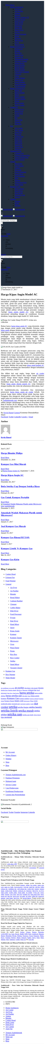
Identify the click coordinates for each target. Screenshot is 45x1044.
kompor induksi (24, 698)
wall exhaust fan (22, 889)
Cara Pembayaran (12, 788)
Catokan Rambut (16, 601)
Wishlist (8, 759)
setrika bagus (23, 707)
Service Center (11, 785)
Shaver (17, 197)
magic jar (6, 887)
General (17, 413)
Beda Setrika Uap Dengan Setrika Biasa (20, 486)
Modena (19, 936)
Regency (13, 937)
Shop (7, 762)
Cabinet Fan (19, 153)
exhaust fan (32, 690)
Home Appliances (16, 7)
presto (32, 704)
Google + (24, 417)
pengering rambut (25, 704)
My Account (10, 752)
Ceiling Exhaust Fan (22, 155)
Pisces (2, 937)
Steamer (18, 122)
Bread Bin (18, 164)
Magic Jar (18, 91)
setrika (13, 707)
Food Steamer (20, 82)
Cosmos (28, 932)
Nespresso (25, 936)
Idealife (22, 934)
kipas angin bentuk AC (35, 365)
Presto (17, 101)
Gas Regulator (20, 86)
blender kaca (4, 690)
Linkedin (31, 812)
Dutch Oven (19, 109)
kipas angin (5, 330)
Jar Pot (17, 32)
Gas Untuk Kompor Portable (15, 497)
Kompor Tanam (16, 638)
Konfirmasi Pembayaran (14, 791)
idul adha (24, 696)
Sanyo (34, 937)
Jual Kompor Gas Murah (13, 526)
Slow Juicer (19, 55)
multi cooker (4, 892)
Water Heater (19, 63)
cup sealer (22, 896)
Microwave (19, 40)
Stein (7, 939)
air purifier (19, 688)
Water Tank (19, 185)
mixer (42, 894)
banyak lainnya (27, 898)
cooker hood (8, 891)
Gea (9, 934)
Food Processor (20, 84)
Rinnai (18, 937)
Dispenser (18, 26)
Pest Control (19, 45)
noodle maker (13, 892)
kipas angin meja (35, 894)
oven (36, 701)
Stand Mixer (14, 664)
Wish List (9, 1037)
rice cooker (33, 885)
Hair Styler (19, 193)
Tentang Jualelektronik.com (16, 775)
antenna (3, 898)
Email (31, 417)
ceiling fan (35, 896)
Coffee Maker (20, 78)
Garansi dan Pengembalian (15, 795)
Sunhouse (12, 939)
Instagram (24, 812)
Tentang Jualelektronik (14, 1033)
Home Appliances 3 (17, 88)
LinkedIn (17, 417)
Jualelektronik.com (10, 400)
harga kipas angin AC (19, 326)
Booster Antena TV (22, 17)
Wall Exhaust (19, 160)
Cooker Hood (20, 20)
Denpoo (34, 932)
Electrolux (41, 932)
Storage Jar (19, 57)
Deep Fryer (19, 80)
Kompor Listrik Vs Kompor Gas (16, 548)
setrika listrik (9, 710)
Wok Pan (18, 124)
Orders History (11, 755)
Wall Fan (18, 149)
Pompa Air (19, 49)
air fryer (41, 891)
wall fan (37, 887)
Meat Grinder (20, 93)
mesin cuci (4, 896)
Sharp (42, 937)
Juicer (12, 628)
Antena (17, 13)
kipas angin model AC (18, 312)
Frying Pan (19, 114)
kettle (11, 887)
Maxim (3, 936)
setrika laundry (35, 707)
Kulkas (17, 51)
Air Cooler (19, 128)
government (32, 868)
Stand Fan (18, 145)
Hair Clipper (19, 189)
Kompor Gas (10, 671)
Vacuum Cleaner (21, 61)
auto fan (10, 896)
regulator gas (26, 894)
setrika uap (14, 714)
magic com (19, 701)
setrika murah (26, 710)
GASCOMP (4, 934)
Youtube (17, 812)
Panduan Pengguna (13, 778)
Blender (18, 15)
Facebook (4, 417)
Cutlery (17, 168)
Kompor (18, 38)
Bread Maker (19, 68)
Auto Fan (18, 132)
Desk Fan (18, 139)
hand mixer (16, 693)
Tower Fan (19, 147)
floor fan (19, 894)
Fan (11, 126)
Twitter (11, 417)
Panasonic (36, 936)
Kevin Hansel (9, 413)
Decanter (18, 170)
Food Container (20, 172)
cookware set (21, 891)
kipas (29, 696)
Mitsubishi (9, 936)
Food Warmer (20, 176)
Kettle (17, 36)
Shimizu (3, 939)
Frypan (12, 618)
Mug (16, 178)
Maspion (41, 934)
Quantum (7, 937)
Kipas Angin (14, 631)
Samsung (23, 937)
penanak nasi (16, 704)
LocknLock (35, 934)
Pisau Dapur (14, 648)
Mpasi (31, 701)
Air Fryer (18, 9)
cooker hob (30, 889)
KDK (17, 203)
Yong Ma (31, 939)
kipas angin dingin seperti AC (19, 384)
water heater (9, 898)
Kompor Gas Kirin (10, 559)
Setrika (12, 661)
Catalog (13, 199)
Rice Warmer (10, 674)
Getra (12, 934)
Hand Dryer (19, 30)
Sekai (38, 937)
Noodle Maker (20, 99)
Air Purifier (19, 11)
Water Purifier (20, 66)
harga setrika (27, 692)
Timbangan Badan (21, 59)
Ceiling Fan (19, 137)
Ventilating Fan (15, 151)
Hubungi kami (11, 781)
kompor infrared (34, 698)
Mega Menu (10, 5)
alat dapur (27, 688)
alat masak (34, 688)
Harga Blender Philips (11, 453)
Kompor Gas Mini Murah (13, 464)
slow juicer (37, 715)
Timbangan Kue (21, 182)
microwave (27, 701)
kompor (4, 698)
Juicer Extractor (20, 34)
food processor (18, 887)
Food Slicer (19, 174)
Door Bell (18, 28)
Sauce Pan (18, 120)
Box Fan (18, 134)
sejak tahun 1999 (12, 864)
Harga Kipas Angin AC (12, 475)
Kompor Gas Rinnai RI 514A (15, 537)
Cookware (14, 107)
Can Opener (19, 166)
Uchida (18, 939)
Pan (16, 118)
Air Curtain (19, 130)
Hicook (17, 934)
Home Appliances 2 (17, 47)
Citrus (17, 76)
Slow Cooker (19, 105)
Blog (7, 765)
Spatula (17, 180)
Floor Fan (18, 141)
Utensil (12, 162)
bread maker (21, 892)
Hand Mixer (14, 624)
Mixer (17, 95)
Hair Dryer (19, 191)
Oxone (31, 936)
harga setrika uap (14, 695)
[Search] (2, 223)
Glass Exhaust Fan (21, 157)
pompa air (41, 896)
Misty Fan (18, 143)
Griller (17, 116)
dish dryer (19, 690)
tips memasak (6, 717)
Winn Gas (23, 939)
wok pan (25, 887)
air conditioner (5, 688)
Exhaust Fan (10, 577)
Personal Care (15, 187)
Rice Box (18, 53)
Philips (42, 936)
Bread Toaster (20, 70)
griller (2, 894)
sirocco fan (16, 896)
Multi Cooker (20, 97)
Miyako (17, 205)
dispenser (29, 891)
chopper (7, 894)
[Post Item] (10, 471)
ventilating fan (12, 889)
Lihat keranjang (5, 235)
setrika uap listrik (28, 715)
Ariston (17, 201)
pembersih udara (6, 704)
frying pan (36, 892)
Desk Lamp (19, 22)
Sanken (29, 937)
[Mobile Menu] (2, 214)
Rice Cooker (19, 103)
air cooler (40, 373)
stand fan (31, 887)
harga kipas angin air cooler (21, 392)
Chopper (18, 74)
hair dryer (10, 693)
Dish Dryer (19, 24)
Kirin (29, 934)
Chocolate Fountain (22, 72)
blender (41, 688)
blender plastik (12, 690)
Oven (17, 43)
